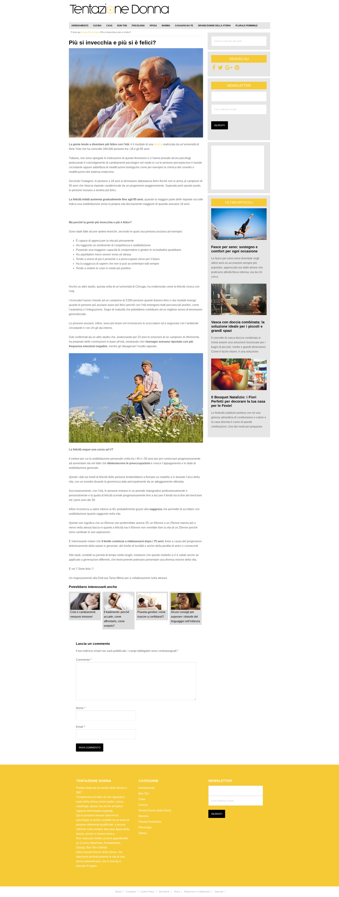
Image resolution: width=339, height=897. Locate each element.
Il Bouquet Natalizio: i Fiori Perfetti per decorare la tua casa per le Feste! (238, 401)
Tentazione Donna (119, 12)
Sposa (142, 833)
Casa (141, 799)
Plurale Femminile (149, 821)
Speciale (219, 891)
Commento (83, 659)
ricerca (158, 144)
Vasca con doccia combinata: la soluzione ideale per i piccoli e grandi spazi (237, 326)
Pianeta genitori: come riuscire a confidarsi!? (151, 614)
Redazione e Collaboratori (197, 891)
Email (80, 726)
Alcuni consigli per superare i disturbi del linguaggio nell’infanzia (185, 617)
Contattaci (131, 891)
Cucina (142, 804)
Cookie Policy (147, 891)
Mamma (143, 816)
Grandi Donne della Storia (154, 810)
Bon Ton (143, 793)
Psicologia (145, 827)
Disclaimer (164, 891)
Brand (118, 891)
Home (177, 891)
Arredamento (146, 787)
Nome (80, 708)
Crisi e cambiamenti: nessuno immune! (83, 614)
